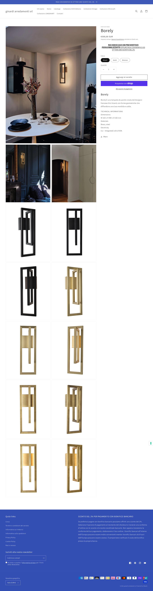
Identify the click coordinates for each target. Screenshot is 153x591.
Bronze (125, 60)
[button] (136, 11)
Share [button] (105, 137)
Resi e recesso (11, 545)
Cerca (8, 522)
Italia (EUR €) (11, 583)
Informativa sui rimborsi (14, 530)
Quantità (104, 65)
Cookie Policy (10, 541)
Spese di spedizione (117, 39)
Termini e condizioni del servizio (17, 526)
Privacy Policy (10, 537)
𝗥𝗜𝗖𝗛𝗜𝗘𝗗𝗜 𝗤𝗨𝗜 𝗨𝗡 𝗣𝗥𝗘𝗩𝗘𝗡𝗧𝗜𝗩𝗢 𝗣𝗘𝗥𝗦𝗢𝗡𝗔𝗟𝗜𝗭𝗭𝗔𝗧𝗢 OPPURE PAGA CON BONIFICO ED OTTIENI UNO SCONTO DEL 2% (123, 46)
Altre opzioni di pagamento (124, 89)
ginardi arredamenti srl (130, 586)
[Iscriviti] (43, 558)
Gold (115, 60)
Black (105, 60)
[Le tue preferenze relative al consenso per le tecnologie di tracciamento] (151, 443)
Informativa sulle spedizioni (16, 533)
